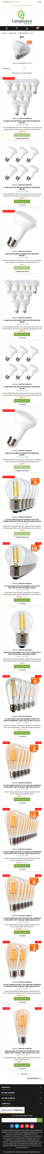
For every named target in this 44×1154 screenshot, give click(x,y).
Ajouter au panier (22, 135)
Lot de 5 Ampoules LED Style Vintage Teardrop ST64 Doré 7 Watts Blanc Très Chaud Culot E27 (22, 787)
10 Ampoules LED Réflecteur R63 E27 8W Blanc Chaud (22, 321)
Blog (39, 2)
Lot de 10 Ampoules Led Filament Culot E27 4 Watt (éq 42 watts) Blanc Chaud (22, 587)
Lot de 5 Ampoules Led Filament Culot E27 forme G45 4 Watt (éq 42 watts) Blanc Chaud (22, 520)
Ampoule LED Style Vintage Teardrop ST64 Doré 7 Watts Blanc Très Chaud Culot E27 (22, 1052)
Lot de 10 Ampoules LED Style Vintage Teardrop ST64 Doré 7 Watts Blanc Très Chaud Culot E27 (22, 853)
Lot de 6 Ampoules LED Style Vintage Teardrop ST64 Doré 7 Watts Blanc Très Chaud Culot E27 (22, 920)
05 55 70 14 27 (15, 2)
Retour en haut (34, 1078)
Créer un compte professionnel (22, 5)
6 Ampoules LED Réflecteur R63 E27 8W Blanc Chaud (22, 388)
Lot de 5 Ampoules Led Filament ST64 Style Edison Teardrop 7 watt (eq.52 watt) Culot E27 (22, 720)
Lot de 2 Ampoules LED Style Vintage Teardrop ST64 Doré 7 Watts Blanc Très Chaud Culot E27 (22, 986)
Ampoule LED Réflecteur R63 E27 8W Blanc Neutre (22, 255)
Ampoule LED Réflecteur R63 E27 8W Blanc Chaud (22, 454)
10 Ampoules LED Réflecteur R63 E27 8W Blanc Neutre (22, 122)
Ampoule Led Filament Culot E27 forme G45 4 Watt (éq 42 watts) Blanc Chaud (22, 653)
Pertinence (14, 68)
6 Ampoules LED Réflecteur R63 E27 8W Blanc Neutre (22, 188)
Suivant (25, 1074)
